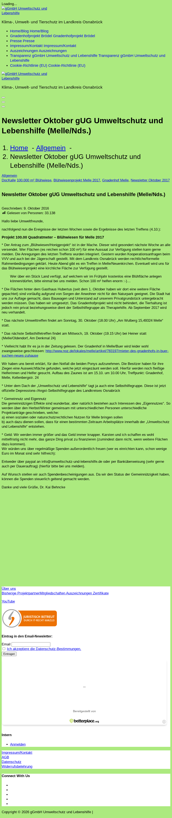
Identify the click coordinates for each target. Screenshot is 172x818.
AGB (5, 757)
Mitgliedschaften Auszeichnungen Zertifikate (74, 593)
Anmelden (18, 744)
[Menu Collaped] (3, 97)
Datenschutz (11, 762)
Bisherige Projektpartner (21, 593)
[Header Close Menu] (3, 102)
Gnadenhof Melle (115, 180)
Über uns (9, 589)
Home (19, 148)
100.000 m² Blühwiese (34, 180)
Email (6, 644)
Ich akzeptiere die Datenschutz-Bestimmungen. (44, 649)
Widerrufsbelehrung (17, 766)
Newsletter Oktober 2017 (150, 180)
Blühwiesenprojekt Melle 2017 (76, 180)
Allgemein (51, 148)
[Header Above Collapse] (3, 106)
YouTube (8, 601)
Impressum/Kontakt (17, 753)
